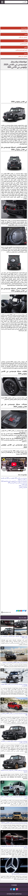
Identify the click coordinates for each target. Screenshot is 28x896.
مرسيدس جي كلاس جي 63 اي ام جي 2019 (17, 482)
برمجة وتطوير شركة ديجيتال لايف (14, 893)
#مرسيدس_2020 (23, 485)
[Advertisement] (14, 15)
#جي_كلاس (24, 484)
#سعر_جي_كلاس (23, 487)
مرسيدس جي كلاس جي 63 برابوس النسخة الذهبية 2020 (14, 481)
